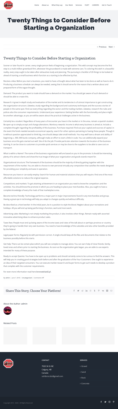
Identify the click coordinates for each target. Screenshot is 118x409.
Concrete (85, 383)
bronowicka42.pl (43, 271)
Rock (83, 377)
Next (111, 47)
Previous (102, 47)
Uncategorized (27, 278)
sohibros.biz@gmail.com (52, 376)
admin (8, 278)
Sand (83, 372)
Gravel (84, 366)
